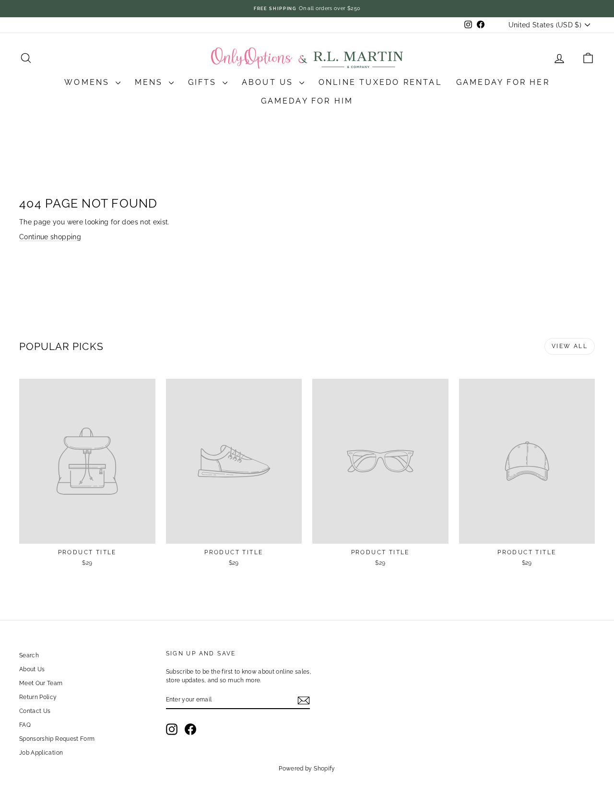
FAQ (25, 725)
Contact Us (35, 711)
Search (29, 655)
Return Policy (38, 697)
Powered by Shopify (307, 768)
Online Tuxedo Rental (380, 82)
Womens (88, 82)
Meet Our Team (41, 683)
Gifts (204, 82)
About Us (269, 82)
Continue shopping (50, 237)
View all (570, 346)
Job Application (41, 752)
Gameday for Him (307, 100)
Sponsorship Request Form (56, 738)
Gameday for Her (503, 82)
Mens (150, 82)
